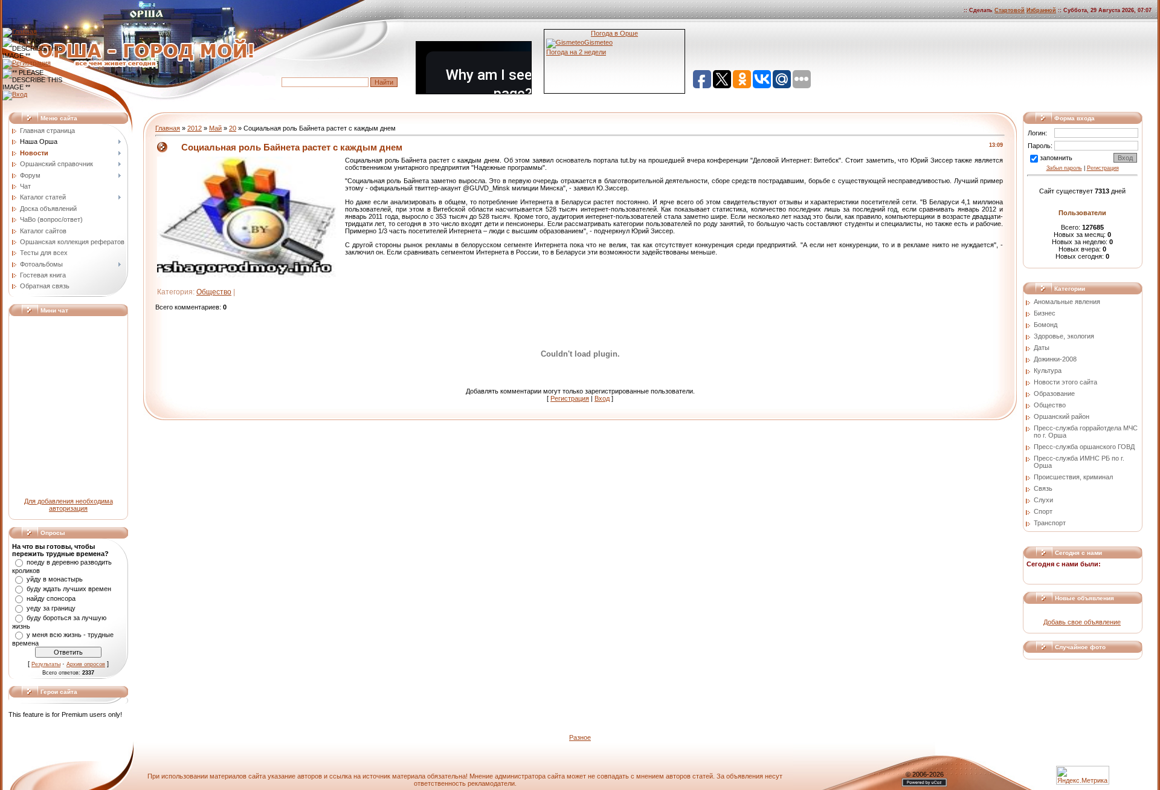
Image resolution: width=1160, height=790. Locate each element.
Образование (1054, 393)
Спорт (1043, 511)
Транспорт (1050, 522)
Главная (167, 128)
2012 (194, 128)
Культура (1048, 370)
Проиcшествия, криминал (1073, 477)
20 (232, 128)
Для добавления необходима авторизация (68, 504)
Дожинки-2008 (1055, 359)
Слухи (1043, 499)
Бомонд (1045, 324)
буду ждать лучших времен (69, 588)
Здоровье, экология (1064, 336)
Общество (213, 292)
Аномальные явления (1067, 301)
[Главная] (19, 31)
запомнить (1056, 157)
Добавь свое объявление (1082, 622)
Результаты (45, 664)
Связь (1043, 488)
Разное (580, 737)
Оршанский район (1061, 416)
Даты (1041, 347)
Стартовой (1009, 10)
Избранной (1041, 10)
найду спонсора (51, 598)
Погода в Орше (614, 33)
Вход (602, 398)
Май (215, 128)
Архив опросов (85, 664)
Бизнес (1044, 313)
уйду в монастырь (55, 579)
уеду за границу (51, 608)
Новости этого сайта (1065, 382)
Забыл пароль (1064, 168)
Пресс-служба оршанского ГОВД (1084, 446)
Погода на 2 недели (576, 52)
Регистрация (569, 398)
